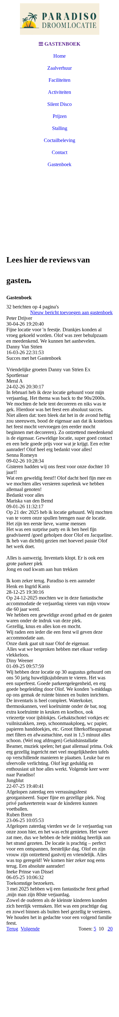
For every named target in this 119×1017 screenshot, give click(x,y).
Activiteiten (59, 92)
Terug (12, 928)
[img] (59, 19)
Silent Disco (59, 104)
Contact (59, 152)
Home (59, 56)
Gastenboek (59, 164)
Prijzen (60, 116)
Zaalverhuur (59, 68)
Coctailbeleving (59, 140)
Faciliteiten (59, 80)
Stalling (59, 128)
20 (110, 928)
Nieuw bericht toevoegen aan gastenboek (71, 312)
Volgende (30, 928)
